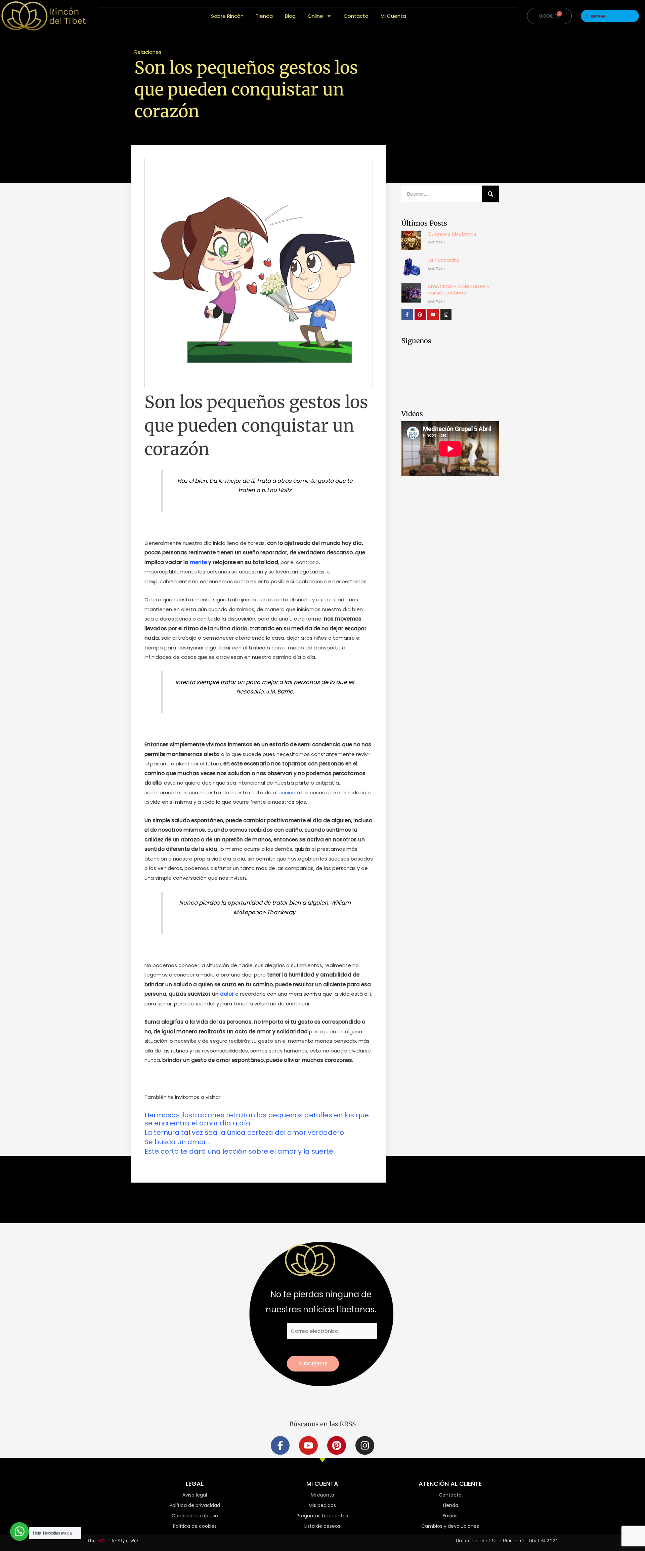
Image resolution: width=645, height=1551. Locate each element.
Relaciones (148, 51)
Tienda (264, 15)
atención (284, 792)
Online (315, 15)
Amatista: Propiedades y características (458, 289)
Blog (290, 15)
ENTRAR (598, 16)
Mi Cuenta (393, 15)
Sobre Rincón (227, 15)
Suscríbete (313, 1363)
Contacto (356, 15)
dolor (227, 993)
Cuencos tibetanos (452, 233)
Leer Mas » (436, 242)
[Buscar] (490, 194)
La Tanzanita (444, 260)
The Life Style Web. (114, 1541)
